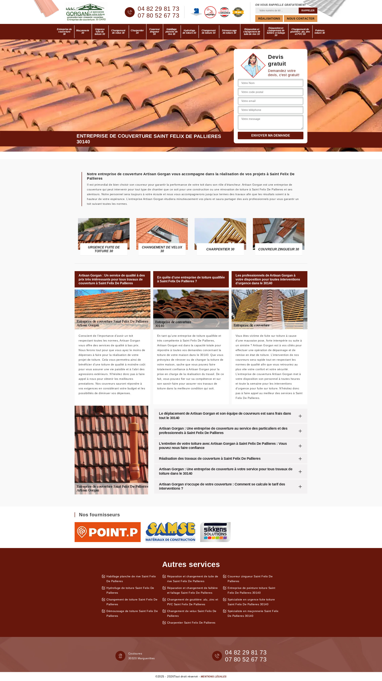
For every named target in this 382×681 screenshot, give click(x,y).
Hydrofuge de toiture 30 (189, 31)
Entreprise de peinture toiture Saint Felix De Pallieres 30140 (251, 590)
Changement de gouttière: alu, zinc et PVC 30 (300, 31)
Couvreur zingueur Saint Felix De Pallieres (250, 579)
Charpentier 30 (137, 31)
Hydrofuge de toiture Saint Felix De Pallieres (130, 590)
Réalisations (269, 18)
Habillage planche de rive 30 (171, 31)
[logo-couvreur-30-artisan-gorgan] (89, 12)
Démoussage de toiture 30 (229, 31)
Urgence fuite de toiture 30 (100, 31)
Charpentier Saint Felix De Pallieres (191, 622)
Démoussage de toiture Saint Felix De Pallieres (132, 613)
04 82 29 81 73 (158, 8)
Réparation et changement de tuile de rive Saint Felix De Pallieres (192, 579)
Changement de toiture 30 (209, 31)
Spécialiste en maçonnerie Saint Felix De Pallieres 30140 (253, 613)
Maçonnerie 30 (82, 31)
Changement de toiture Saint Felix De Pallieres (131, 602)
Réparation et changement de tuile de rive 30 (251, 31)
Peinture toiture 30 (320, 31)
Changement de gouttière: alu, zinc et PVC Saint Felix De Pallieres (192, 602)
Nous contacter (300, 18)
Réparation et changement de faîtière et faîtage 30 (276, 32)
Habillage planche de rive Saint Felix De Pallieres (131, 579)
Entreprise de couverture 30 (64, 31)
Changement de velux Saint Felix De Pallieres (191, 613)
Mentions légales (214, 676)
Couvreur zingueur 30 (154, 31)
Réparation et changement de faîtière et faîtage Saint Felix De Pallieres (192, 590)
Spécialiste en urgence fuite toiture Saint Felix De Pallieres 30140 (251, 602)
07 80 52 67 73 (158, 15)
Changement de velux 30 (118, 31)
